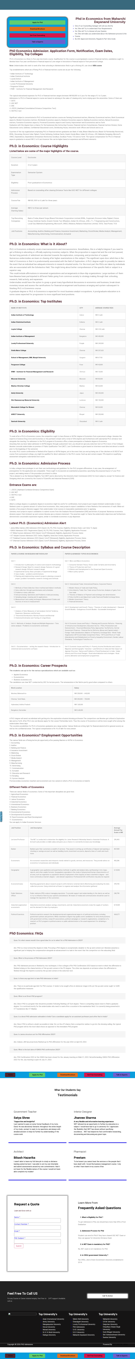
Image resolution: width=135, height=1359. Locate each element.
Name (17, 1217)
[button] (103, 1217)
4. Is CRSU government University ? (94, 1255)
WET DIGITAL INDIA (120, 1344)
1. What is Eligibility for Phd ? (91, 1217)
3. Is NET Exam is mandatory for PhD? (95, 1244)
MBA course (97, 66)
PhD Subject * (19, 1238)
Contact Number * (21, 1224)
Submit (19, 1246)
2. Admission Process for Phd (92, 1231)
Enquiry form (1, 816)
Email (17, 1231)
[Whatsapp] (123, 3)
